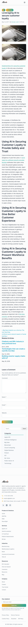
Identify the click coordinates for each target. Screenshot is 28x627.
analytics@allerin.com (9, 498)
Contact (4, 589)
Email (4, 405)
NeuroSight (5, 521)
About (3, 582)
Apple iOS (7, 437)
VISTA (3, 513)
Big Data (6, 442)
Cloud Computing (9, 447)
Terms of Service (15, 615)
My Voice (7, 458)
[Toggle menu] (24, 2)
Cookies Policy (5, 618)
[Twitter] (3, 505)
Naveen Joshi (15, 22)
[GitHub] (10, 505)
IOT (3, 10)
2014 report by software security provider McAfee (13, 160)
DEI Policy (20, 618)
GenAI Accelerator (6, 531)
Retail (3, 551)
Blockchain (7, 445)
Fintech (6, 453)
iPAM (3, 518)
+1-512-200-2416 (8, 495)
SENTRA (4, 516)
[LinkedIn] (6, 505)
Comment (5, 378)
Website (4, 413)
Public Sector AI (9, 460)
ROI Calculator (5, 564)
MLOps (4, 539)
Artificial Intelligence (10, 440)
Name (4, 397)
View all (4, 556)
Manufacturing (5, 546)
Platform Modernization (8, 536)
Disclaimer (13, 618)
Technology (10, 10)
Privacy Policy (19, 608)
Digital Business (9, 450)
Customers (4, 569)
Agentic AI (4, 528)
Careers (4, 584)
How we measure (6, 566)
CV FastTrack (5, 534)
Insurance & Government (8, 554)
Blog (3, 574)
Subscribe (14, 605)
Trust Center (5, 587)
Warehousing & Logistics (8, 549)
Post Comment (7, 422)
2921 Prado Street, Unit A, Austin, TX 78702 (15, 501)
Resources (4, 572)
